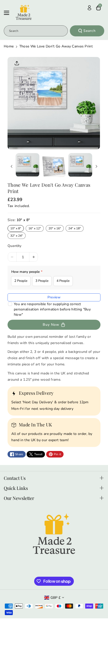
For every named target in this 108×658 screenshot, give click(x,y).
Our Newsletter (19, 498)
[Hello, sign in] (89, 8)
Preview (54, 297)
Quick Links (16, 488)
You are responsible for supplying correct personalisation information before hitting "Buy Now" (52, 309)
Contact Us (15, 478)
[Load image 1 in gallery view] (27, 165)
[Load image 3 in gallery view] (80, 165)
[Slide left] (12, 166)
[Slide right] (96, 166)
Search (89, 30)
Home (9, 46)
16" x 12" (34, 228)
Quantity (14, 245)
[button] (8, 13)
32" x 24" (16, 236)
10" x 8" (15, 228)
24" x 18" (74, 228)
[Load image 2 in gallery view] (54, 165)
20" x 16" (54, 228)
